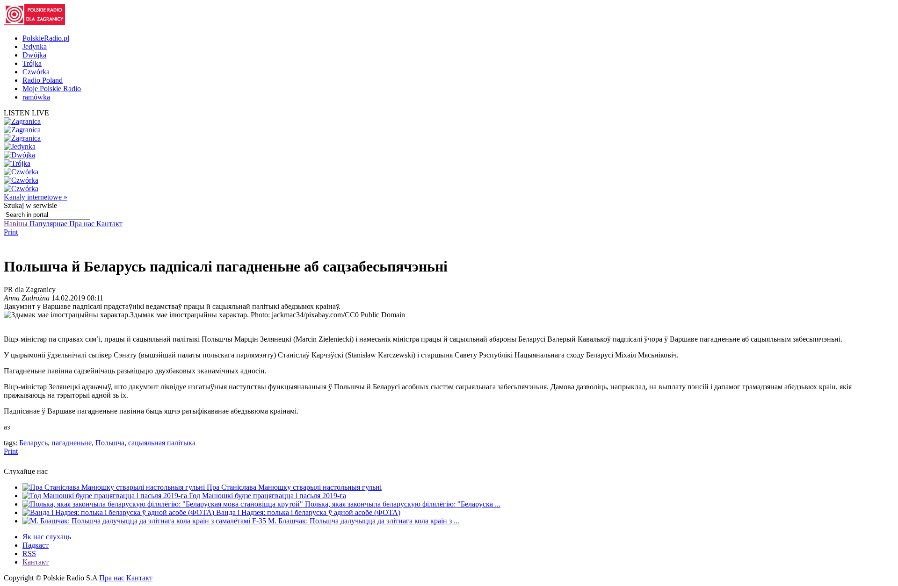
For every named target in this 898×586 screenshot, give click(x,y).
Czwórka (36, 72)
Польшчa (109, 443)
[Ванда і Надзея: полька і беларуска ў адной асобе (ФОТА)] (119, 512)
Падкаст (35, 545)
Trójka (32, 63)
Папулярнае (49, 224)
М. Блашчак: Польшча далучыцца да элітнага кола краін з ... (363, 521)
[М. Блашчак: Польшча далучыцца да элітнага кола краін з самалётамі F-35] (145, 521)
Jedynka (34, 46)
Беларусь (33, 443)
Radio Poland (42, 80)
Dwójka (34, 55)
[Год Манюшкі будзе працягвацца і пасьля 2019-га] (105, 496)
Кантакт (109, 224)
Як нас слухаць (46, 537)
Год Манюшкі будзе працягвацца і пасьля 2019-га (267, 496)
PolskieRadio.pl (45, 38)
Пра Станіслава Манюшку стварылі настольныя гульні (294, 487)
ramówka (36, 97)
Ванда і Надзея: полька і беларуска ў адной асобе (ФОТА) (308, 512)
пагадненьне (71, 443)
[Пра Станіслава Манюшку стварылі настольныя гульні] (114, 487)
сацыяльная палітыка (162, 443)
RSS (29, 553)
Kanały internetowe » (35, 197)
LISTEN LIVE (26, 113)
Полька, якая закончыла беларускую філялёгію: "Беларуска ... (402, 504)
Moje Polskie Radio (51, 89)
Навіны (16, 224)
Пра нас (82, 224)
